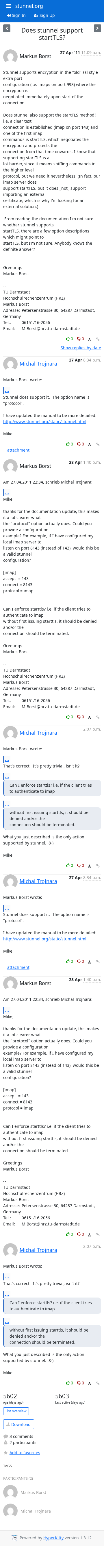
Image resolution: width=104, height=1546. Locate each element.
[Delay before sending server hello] (6, 28)
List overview (16, 1411)
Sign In (18, 15)
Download (20, 1424)
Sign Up (46, 15)
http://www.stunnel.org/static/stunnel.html (44, 421)
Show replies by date (81, 347)
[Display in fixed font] (89, 339)
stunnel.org (29, 5)
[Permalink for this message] (98, 339)
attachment (18, 450)
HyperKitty (53, 1537)
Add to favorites (25, 1452)
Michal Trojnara (38, 363)
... (7, 390)
